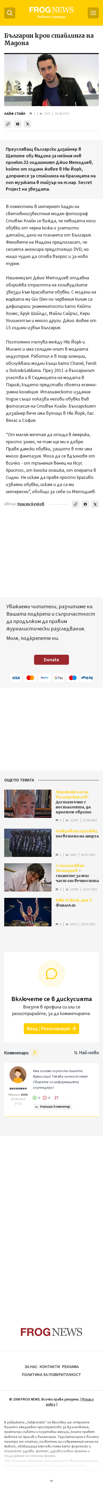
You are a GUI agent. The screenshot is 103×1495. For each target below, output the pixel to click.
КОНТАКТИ (50, 1367)
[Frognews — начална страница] (51, 1332)
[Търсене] (9, 12)
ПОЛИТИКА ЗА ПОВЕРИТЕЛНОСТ (51, 1375)
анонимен (18, 1088)
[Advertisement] (51, 1221)
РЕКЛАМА (70, 1367)
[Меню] (93, 12)
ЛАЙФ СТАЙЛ (14, 113)
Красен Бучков (30, 504)
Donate (51, 660)
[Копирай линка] (8, 124)
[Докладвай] (56, 1098)
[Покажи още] (51, 1481)
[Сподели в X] (27, 124)
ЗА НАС (31, 1367)
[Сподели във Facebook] (17, 124)
